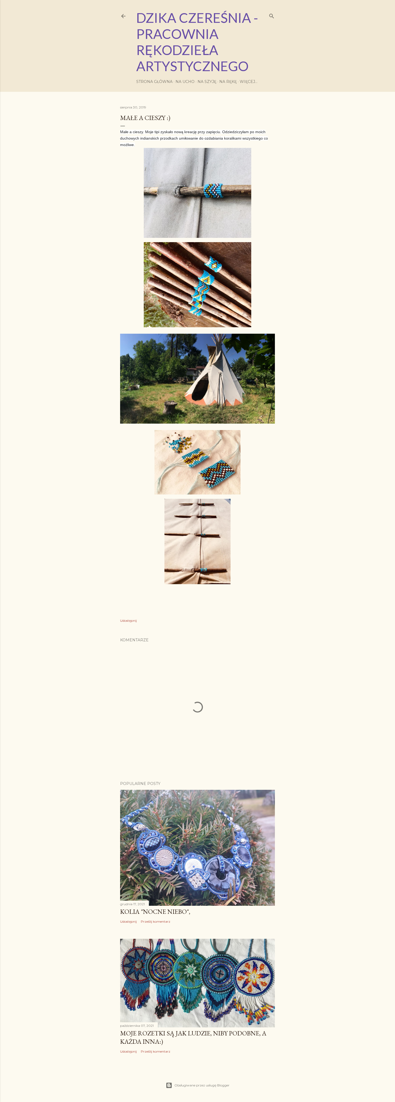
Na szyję (207, 81)
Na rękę (228, 81)
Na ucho (185, 81)
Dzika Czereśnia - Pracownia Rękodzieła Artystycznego (197, 42)
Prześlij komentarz (155, 921)
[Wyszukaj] (271, 15)
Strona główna (154, 81)
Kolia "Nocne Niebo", (155, 911)
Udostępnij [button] (128, 621)
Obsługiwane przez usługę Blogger (201, 1085)
